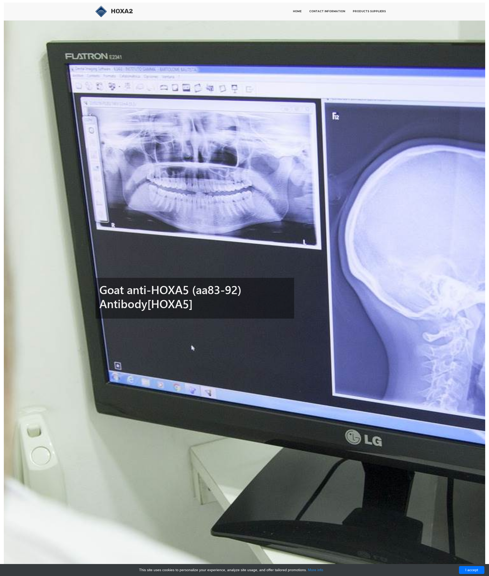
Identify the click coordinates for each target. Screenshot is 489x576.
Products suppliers (369, 11)
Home (297, 11)
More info (315, 570)
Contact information (327, 11)
